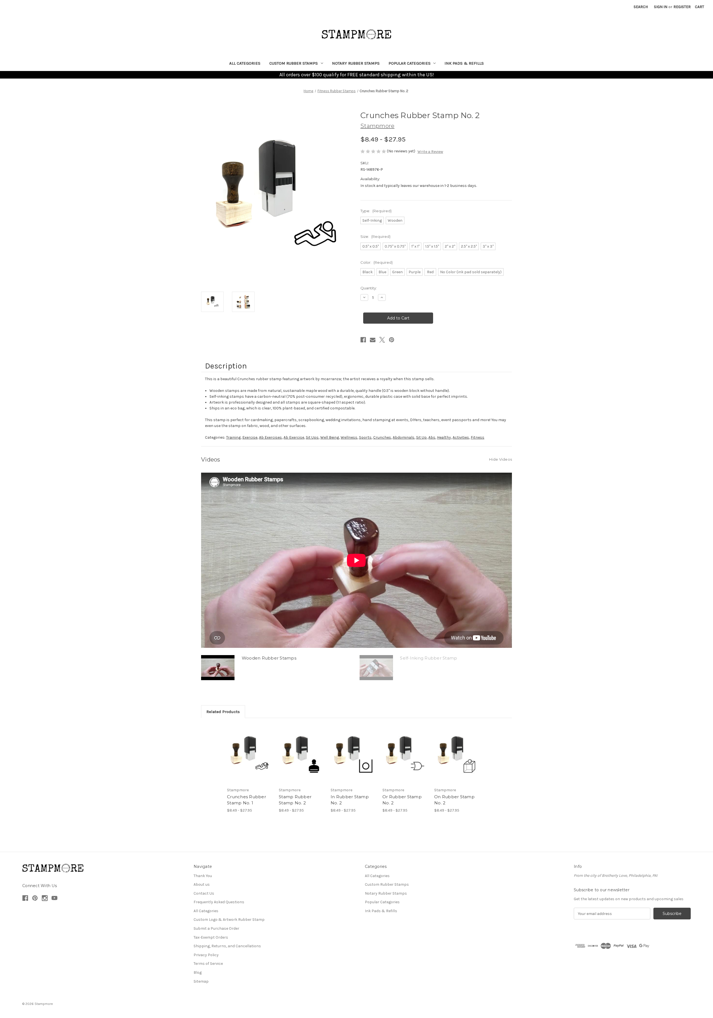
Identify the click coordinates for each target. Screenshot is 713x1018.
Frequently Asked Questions (219, 902)
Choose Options (250, 754)
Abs (431, 437)
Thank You (203, 875)
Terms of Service (208, 963)
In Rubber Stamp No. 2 (350, 800)
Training (233, 437)
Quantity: (368, 288)
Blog (198, 972)
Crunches (382, 437)
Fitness (477, 437)
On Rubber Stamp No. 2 (454, 800)
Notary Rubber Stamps (356, 63)
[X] (382, 340)
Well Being (329, 437)
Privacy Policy (206, 955)
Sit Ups (312, 437)
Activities (461, 437)
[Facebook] (363, 340)
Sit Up (421, 437)
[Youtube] (54, 898)
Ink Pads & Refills (464, 63)
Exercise (249, 437)
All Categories (244, 63)
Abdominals (403, 437)
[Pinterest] (391, 340)
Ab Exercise (294, 437)
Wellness (349, 437)
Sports (365, 437)
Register (682, 6)
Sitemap (201, 981)
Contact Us (204, 893)
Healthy (444, 437)
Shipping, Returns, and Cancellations (227, 946)
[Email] (372, 340)
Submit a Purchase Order (216, 928)
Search (641, 6)
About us (202, 884)
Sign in (660, 6)
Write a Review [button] (430, 151)
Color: (376, 262)
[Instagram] (45, 898)
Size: (375, 236)
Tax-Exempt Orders (211, 937)
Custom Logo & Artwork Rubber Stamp (229, 919)
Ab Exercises (270, 437)
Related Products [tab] (223, 711)
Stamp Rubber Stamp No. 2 (295, 800)
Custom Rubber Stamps (293, 63)
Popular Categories (410, 63)
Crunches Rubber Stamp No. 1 (246, 800)
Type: (376, 211)
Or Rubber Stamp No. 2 (402, 800)
